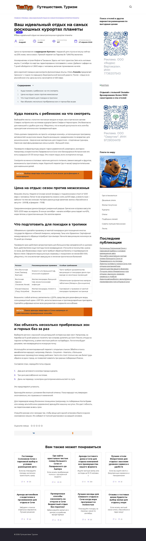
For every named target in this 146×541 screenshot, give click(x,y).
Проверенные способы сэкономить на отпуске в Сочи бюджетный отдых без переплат (58, 500)
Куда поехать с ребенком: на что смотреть (39, 91)
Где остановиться (109, 196)
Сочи (19, 32)
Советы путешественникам (113, 224)
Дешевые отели (109, 200)
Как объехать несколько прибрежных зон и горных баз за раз (48, 102)
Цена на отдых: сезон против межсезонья (39, 94)
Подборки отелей (110, 219)
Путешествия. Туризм (57, 7)
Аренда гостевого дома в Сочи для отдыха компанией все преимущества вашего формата (115, 266)
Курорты (105, 210)
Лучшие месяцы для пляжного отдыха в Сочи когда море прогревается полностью (88, 499)
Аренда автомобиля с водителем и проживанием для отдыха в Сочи (27, 498)
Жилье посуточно (109, 205)
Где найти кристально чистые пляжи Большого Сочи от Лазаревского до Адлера (113, 258)
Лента (104, 229)
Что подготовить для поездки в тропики (39, 98)
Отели (104, 214)
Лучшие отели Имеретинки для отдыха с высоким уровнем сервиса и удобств (114, 274)
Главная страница (21, 18)
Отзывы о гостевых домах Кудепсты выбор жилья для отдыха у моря (119, 498)
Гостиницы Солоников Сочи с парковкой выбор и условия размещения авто (113, 250)
